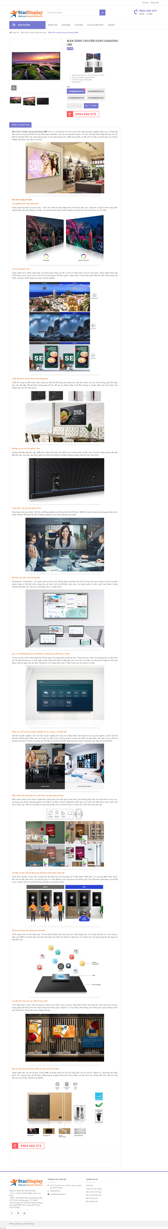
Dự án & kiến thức (95, 25)
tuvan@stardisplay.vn (58, 1194)
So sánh (3, 1228)
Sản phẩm (66, 25)
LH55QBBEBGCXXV (96, 91)
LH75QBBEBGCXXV (96, 98)
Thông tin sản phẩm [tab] (20, 125)
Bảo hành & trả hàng (93, 1192)
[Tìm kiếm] (102, 12)
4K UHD (70, 49)
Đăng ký (146, 2)
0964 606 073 (85, 114)
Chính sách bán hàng (93, 1189)
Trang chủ (52, 25)
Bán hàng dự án (92, 1201)
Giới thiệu (89, 1185)
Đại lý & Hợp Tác (92, 1198)
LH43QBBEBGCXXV (76, 91)
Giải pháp (79, 25)
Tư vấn (93, 106)
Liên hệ (111, 25)
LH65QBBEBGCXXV (76, 98)
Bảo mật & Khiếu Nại (93, 1195)
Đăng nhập (155, 2)
